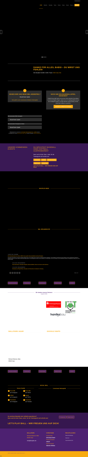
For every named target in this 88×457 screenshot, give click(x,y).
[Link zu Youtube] (79, 453)
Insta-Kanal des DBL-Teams (22, 133)
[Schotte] (38, 315)
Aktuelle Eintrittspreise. (37, 133)
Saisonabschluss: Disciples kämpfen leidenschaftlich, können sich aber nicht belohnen (30, 264)
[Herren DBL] (9, 391)
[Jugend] (24, 395)
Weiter (87, 32)
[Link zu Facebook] (76, 453)
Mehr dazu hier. (57, 72)
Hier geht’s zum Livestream (19, 100)
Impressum (67, 437)
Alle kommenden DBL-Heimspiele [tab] (15, 116)
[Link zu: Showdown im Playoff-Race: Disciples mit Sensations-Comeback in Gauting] (9, 267)
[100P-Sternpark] (15, 322)
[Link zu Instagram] (74, 453)
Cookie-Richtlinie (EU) (69, 440)
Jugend (27, 395)
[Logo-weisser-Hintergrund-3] (34, 306)
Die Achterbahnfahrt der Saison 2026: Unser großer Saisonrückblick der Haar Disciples (25, 255)
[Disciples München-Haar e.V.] (16, 5)
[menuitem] (41, 5)
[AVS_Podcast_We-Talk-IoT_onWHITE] (70, 307)
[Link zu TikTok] (77, 453)
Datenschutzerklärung (69, 435)
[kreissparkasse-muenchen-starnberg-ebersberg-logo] (53, 304)
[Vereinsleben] (9, 400)
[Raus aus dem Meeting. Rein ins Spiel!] (63, 120)
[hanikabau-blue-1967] (58, 314)
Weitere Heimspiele (32, 100)
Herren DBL (12, 390)
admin (17, 254)
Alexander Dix (22, 267)
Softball (11, 395)
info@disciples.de (31, 440)
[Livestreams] (24, 400)
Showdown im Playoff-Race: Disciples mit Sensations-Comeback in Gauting (27, 268)
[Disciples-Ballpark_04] (25, 345)
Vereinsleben (13, 399)
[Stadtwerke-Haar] (19, 315)
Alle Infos (44, 36)
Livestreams (28, 399)
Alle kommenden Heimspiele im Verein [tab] (16, 123)
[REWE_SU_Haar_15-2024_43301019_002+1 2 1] (15, 305)
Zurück (1, 32)
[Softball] (9, 395)
